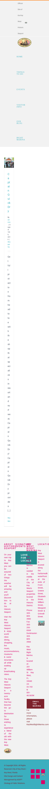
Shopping (9, 244)
